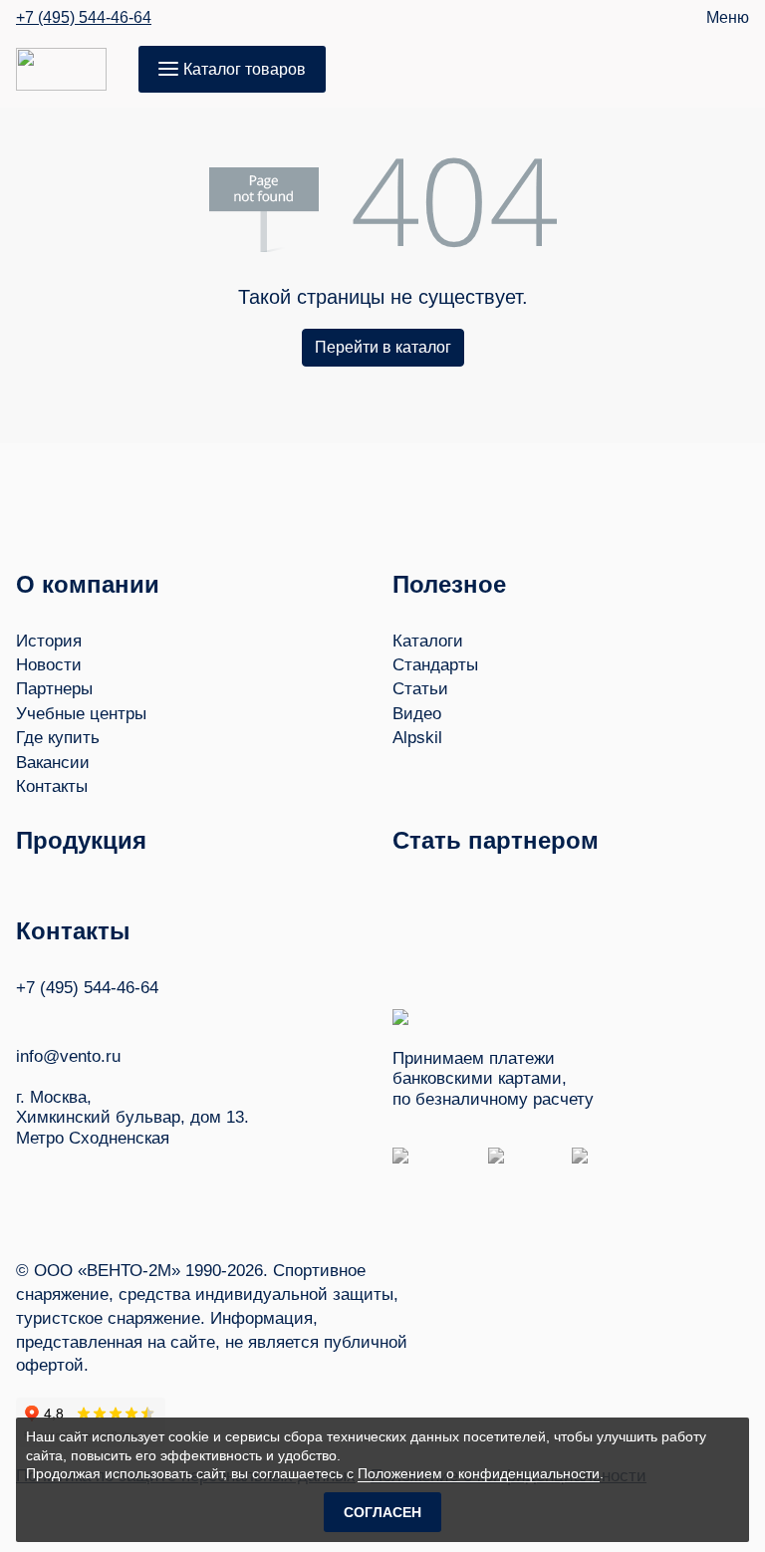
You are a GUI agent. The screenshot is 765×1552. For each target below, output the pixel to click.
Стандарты (435, 664)
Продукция (81, 840)
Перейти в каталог (383, 347)
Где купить (58, 737)
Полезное (449, 584)
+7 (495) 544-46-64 (83, 18)
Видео (416, 713)
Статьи (420, 688)
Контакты (52, 786)
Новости (49, 664)
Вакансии (53, 762)
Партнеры (54, 688)
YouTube (63, 1017)
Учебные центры (81, 713)
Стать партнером (495, 840)
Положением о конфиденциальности (479, 1473)
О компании (87, 584)
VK (25, 1016)
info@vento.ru (68, 1056)
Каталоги (427, 641)
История (49, 641)
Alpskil (417, 737)
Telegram (101, 1016)
